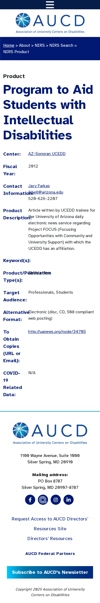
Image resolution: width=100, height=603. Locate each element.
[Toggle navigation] (50, 4)
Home (8, 45)
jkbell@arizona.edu (45, 192)
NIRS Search (61, 45)
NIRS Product (16, 51)
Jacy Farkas (39, 186)
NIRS (40, 45)
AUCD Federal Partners (50, 553)
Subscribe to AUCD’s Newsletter (50, 572)
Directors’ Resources (50, 538)
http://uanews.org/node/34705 (57, 331)
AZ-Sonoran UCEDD (47, 153)
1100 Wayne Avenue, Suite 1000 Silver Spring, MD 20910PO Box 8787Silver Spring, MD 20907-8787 (50, 471)
